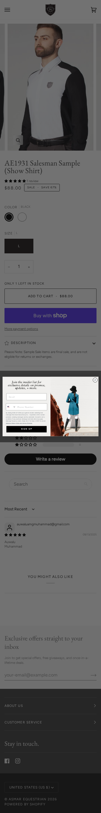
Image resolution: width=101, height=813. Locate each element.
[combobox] (11, 407)
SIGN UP (26, 429)
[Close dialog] (95, 380)
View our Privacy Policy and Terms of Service (19, 423)
